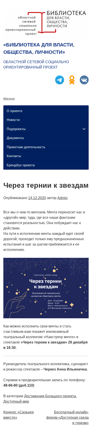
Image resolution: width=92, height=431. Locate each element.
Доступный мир (16, 401)
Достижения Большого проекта (50, 396)
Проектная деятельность (26, 147)
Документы (15, 138)
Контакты (14, 156)
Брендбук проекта (21, 165)
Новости (13, 120)
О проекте (14, 111)
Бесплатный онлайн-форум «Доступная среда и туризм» (67, 417)
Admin (62, 198)
